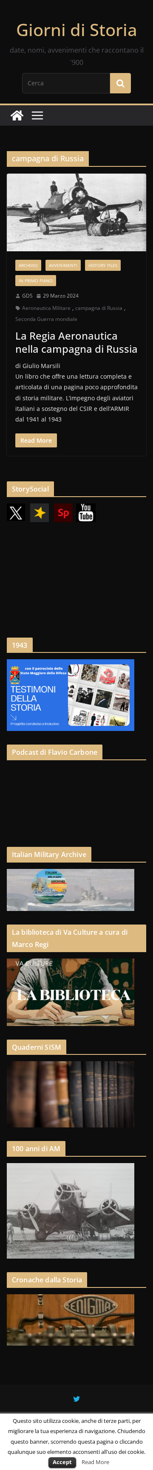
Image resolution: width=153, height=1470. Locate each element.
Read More (95, 1462)
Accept (62, 1462)
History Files (102, 265)
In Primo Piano (36, 281)
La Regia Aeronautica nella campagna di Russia (76, 342)
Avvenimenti (63, 265)
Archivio (28, 265)
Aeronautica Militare (46, 308)
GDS (27, 295)
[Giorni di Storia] (17, 115)
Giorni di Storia (76, 29)
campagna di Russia (98, 308)
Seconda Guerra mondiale (46, 319)
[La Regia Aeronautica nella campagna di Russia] (76, 212)
